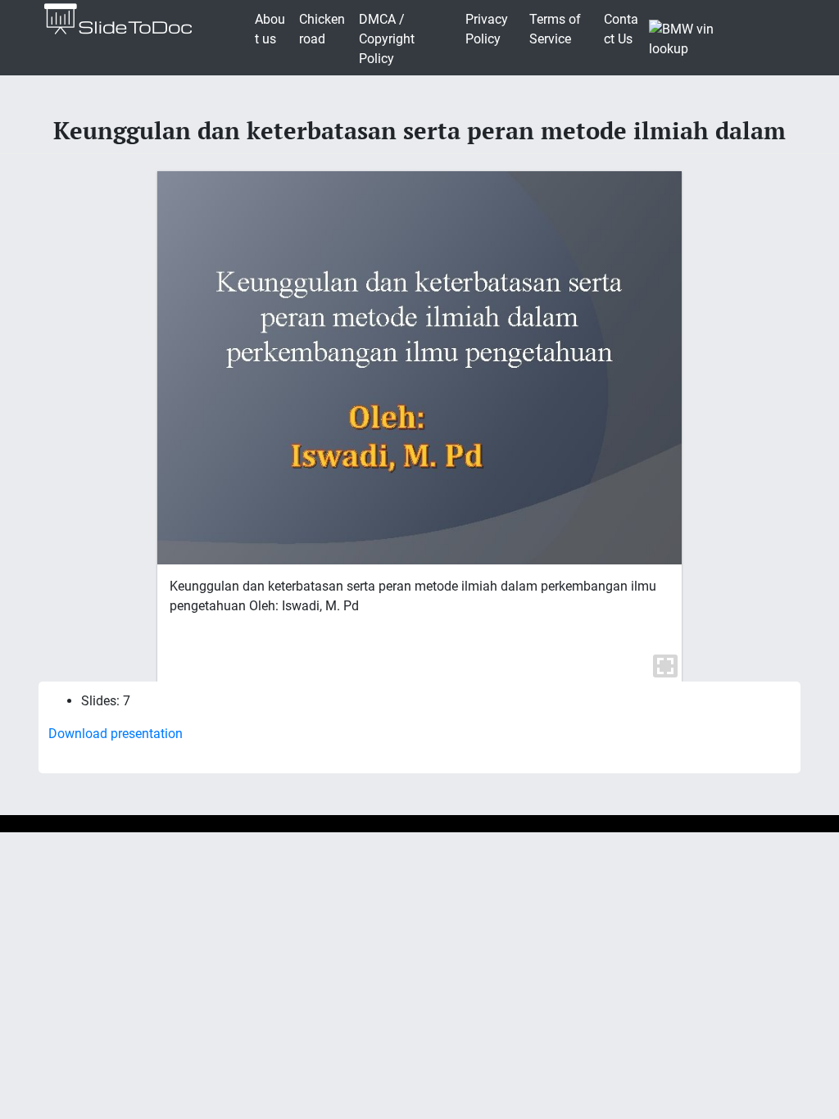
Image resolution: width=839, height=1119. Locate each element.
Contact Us (621, 29)
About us (270, 29)
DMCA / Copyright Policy (387, 38)
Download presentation (115, 733)
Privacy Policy (486, 29)
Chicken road (322, 29)
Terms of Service (555, 29)
